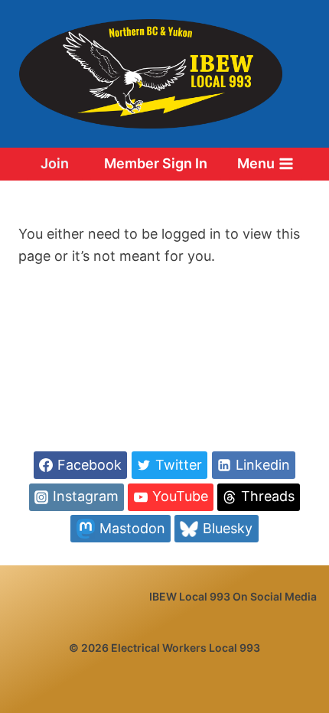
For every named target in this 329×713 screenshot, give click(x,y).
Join (55, 163)
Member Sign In (155, 163)
